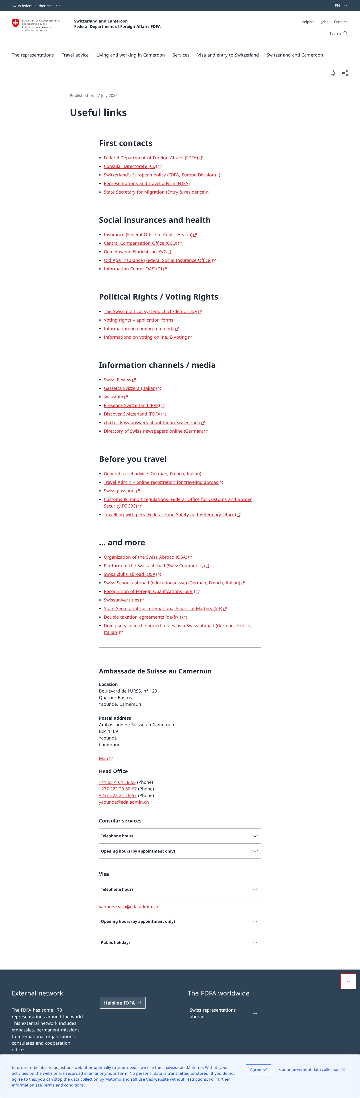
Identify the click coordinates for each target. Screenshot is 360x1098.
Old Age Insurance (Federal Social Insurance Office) (157, 260)
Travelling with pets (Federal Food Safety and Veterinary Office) (170, 514)
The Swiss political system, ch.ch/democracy (150, 311)
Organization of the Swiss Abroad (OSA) (145, 557)
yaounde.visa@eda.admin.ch (128, 907)
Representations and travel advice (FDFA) (147, 183)
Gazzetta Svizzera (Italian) (130, 388)
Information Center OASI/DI (133, 269)
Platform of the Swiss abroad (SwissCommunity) (154, 565)
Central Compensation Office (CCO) (140, 243)
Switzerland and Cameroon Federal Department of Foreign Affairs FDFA (117, 23)
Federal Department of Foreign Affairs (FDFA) (151, 158)
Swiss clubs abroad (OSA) (130, 574)
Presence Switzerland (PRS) (132, 405)
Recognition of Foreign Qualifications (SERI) (149, 591)
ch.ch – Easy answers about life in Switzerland (152, 422)
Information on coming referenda (139, 328)
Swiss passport (119, 491)
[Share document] (344, 73)
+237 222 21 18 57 (118, 795)
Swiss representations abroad (213, 1013)
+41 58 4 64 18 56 (117, 782)
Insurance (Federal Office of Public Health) (148, 234)
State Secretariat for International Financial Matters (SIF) (163, 608)
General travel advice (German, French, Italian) (152, 473)
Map (103, 758)
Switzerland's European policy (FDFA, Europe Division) (160, 175)
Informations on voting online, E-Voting (145, 337)
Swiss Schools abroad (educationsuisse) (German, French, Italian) (172, 583)
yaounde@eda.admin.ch (124, 802)
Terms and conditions (63, 1085)
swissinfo (113, 397)
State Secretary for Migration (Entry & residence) (154, 192)
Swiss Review (117, 379)
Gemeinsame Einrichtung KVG (135, 251)
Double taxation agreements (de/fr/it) (143, 617)
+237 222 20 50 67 (118, 789)
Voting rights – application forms (138, 320)
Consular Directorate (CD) (130, 166)
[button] (33, 55)
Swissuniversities (121, 600)
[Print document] (332, 73)
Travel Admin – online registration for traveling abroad (161, 482)
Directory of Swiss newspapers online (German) (153, 431)
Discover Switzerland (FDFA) (133, 414)
